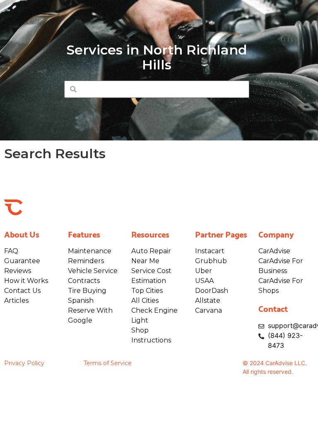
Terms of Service (108, 363)
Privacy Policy (24, 363)
